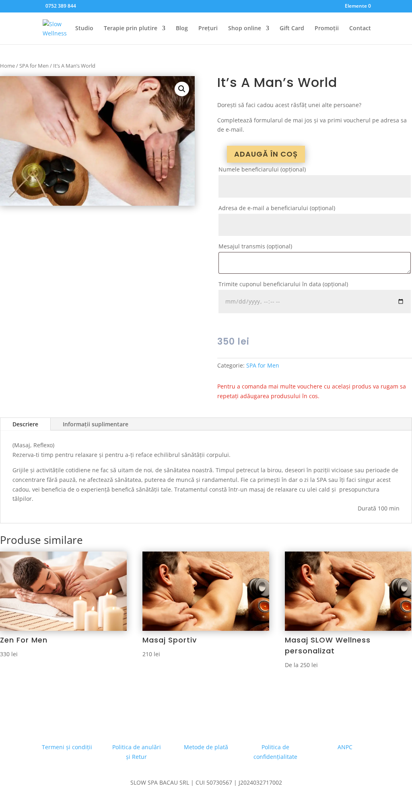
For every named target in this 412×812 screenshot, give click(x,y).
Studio (84, 28)
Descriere (25, 424)
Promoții (327, 28)
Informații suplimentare (95, 424)
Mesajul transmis (255, 246)
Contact (360, 28)
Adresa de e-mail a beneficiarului (276, 208)
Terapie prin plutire (130, 28)
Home (7, 65)
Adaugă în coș (266, 154)
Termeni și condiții (67, 747)
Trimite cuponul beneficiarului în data (283, 284)
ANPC (345, 747)
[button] (182, 89)
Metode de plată (206, 747)
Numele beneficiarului (262, 169)
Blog (182, 28)
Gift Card (292, 28)
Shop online (244, 28)
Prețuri (208, 28)
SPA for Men (34, 65)
